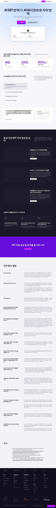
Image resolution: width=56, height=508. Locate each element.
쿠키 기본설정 (5, 497)
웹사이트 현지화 (26, 485)
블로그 (45, 476)
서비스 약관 (15, 499)
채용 (34, 480)
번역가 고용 (25, 478)
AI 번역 (4, 476)
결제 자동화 (5, 482)
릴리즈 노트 (45, 487)
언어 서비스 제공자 (16, 487)
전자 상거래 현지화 (26, 489)
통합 (4, 485)
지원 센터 (45, 482)
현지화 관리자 (15, 480)
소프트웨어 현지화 (26, 480)
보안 (14, 497)
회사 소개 (35, 476)
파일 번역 (25, 476)
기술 (34, 493)
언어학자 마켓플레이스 (7, 478)
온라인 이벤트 (46, 478)
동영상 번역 (25, 482)
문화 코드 (35, 478)
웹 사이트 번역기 (6, 480)
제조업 (35, 489)
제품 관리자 (15, 482)
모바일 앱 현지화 (26, 487)
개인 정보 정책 (6, 499)
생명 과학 (35, 486)
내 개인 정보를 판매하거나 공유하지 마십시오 (37, 505)
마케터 (14, 478)
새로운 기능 (45, 485)
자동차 (35, 491)
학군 (14, 485)
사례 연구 (45, 480)
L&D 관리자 (15, 476)
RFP (34, 482)
